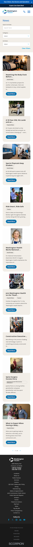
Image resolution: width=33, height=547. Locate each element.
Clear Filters (26, 48)
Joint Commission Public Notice (16, 493)
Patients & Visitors (16, 502)
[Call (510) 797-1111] (24, 12)
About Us (16, 475)
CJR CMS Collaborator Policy (16, 484)
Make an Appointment (16, 491)
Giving (16, 486)
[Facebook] (9, 520)
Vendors (16, 497)
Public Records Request (16, 495)
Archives (5, 41)
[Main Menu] (29, 11)
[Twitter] (12, 520)
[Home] (10, 12)
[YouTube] (24, 520)
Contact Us (16, 513)
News (16, 506)
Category (5, 32)
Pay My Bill (16, 508)
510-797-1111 (16, 469)
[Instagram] (16, 520)
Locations (16, 473)
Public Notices (16, 478)
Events (16, 499)
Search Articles (7, 24)
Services (16, 480)
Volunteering (16, 488)
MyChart (16, 504)
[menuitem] (16, 531)
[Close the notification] (31, 2)
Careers (16, 482)
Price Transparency (16, 510)
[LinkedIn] (20, 520)
